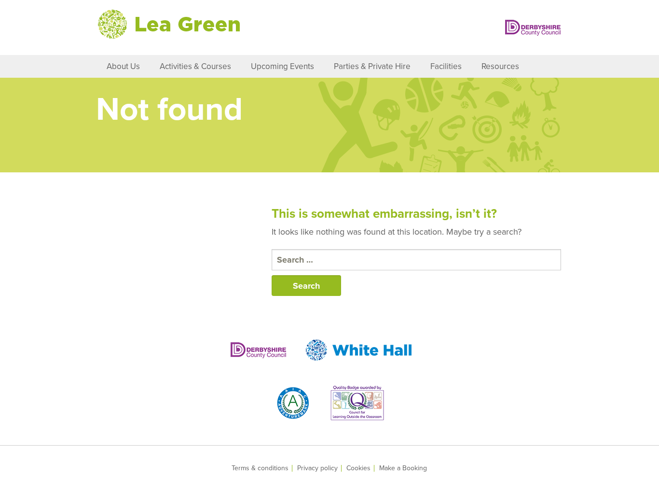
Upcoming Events (282, 66)
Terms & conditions (260, 468)
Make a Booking (403, 468)
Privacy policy (317, 468)
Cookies (358, 468)
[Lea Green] (169, 24)
